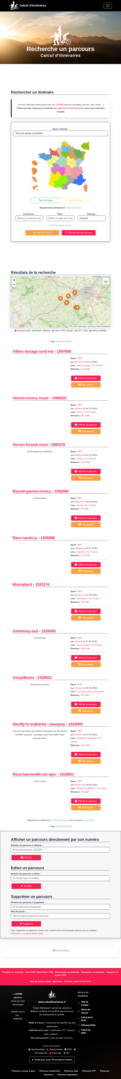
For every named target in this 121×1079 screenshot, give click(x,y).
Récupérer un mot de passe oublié (27, 933)
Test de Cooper (85, 1003)
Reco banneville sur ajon (34, 774)
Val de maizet (83, 645)
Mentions (57, 981)
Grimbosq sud (26, 631)
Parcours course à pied (23, 1071)
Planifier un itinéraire (13, 972)
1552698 (61, 491)
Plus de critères (43, 232)
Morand (78, 362)
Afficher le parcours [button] (87, 378)
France (99, 365)
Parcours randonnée (49, 1071)
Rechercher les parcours (79, 232)
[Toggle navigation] (108, 6)
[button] (60, 299)
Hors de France (75, 200)
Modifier (27, 886)
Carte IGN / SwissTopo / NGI (39, 972)
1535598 (48, 538)
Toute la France (46, 200)
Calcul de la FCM (87, 1019)
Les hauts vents (84, 691)
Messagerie (87, 385)
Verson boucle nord (30, 445)
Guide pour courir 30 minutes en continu (53, 1060)
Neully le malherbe (85, 788)
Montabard (22, 584)
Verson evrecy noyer (31, 398)
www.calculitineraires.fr (52, 1002)
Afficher (27, 857)
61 (88, 552)
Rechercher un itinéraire (67, 972)
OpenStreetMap (94, 326)
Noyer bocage (83, 365)
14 (93, 365)
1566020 (59, 398)
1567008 (64, 351)
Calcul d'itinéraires (32, 5)
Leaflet (74, 326)
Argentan (81, 552)
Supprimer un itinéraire (92, 972)
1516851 (67, 774)
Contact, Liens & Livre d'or (77, 981)
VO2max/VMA (88, 1025)
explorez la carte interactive (71, 108)
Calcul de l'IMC (85, 1031)
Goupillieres (23, 677)
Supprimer (27, 923)
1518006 (75, 724)
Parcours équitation (68, 1075)
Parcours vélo (71, 1071)
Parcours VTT (89, 1071)
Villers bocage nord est (33, 351)
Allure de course (85, 1011)
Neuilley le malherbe (86, 738)
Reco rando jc (25, 538)
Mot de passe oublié (40, 981)
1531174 (42, 584)
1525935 (48, 631)
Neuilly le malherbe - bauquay (39, 724)
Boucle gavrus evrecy (32, 491)
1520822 (44, 677)
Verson (80, 412)
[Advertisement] (60, 78)
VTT (80, 358)
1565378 (58, 445)
